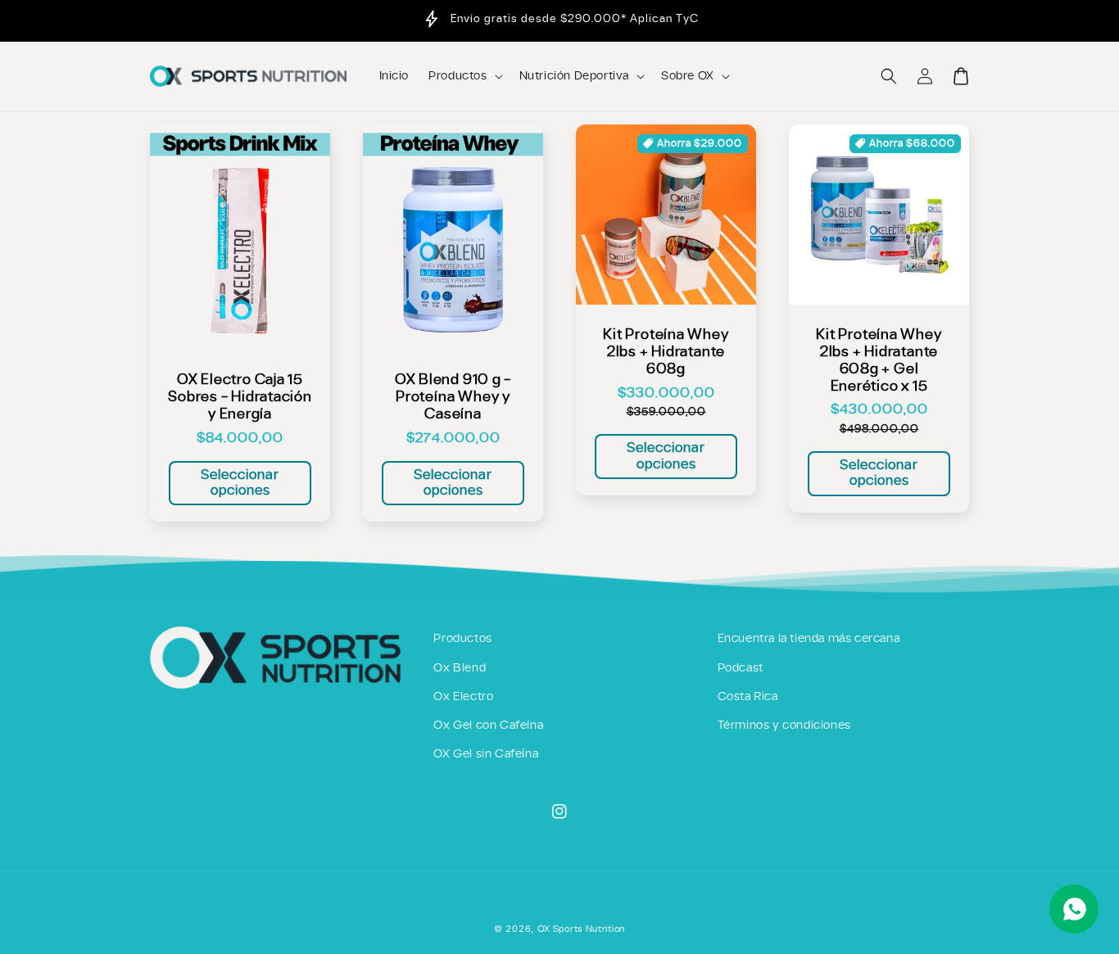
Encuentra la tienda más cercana (809, 638)
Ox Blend (459, 668)
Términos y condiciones (784, 725)
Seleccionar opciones (240, 482)
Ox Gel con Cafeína (488, 725)
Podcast (740, 668)
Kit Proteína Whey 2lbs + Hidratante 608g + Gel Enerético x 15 (878, 360)
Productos (462, 638)
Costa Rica (748, 697)
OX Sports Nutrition (581, 929)
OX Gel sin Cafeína (485, 754)
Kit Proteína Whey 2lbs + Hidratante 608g (665, 352)
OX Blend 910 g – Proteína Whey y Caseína (453, 397)
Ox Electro (463, 697)
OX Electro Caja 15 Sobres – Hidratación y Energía (240, 397)
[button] (889, 76)
